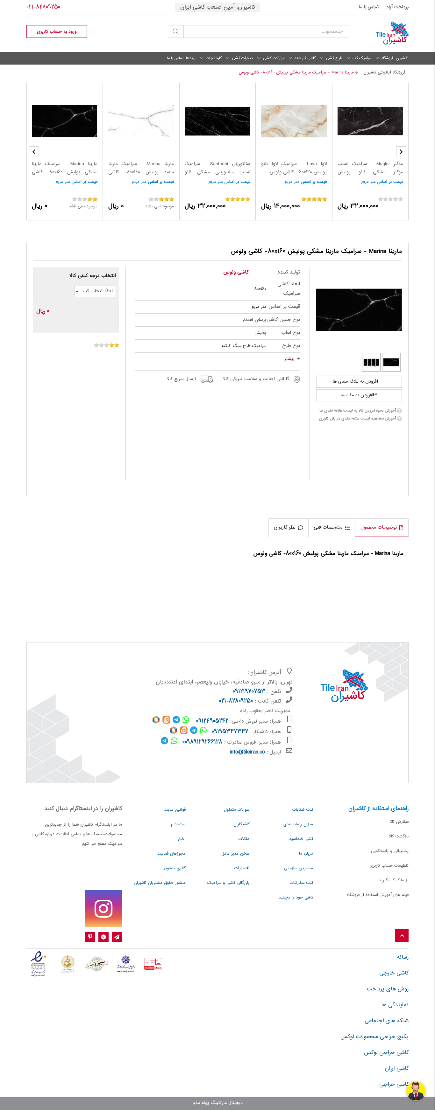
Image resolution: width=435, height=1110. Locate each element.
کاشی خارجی (394, 973)
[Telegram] (117, 937)
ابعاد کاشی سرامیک (288, 289)
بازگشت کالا (399, 836)
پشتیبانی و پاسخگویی (390, 851)
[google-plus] (103, 937)
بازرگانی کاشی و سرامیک (228, 882)
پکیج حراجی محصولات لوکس (374, 1037)
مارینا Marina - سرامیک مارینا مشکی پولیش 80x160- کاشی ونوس (64, 172)
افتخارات (241, 868)
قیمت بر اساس (390, 182)
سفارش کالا (399, 821)
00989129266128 (202, 742)
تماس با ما (369, 7)
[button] (34, 152)
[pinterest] (90, 937)
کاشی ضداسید (301, 839)
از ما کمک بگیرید (394, 880)
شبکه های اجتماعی (387, 1021)
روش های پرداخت (388, 989)
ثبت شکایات (302, 809)
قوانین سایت (175, 809)
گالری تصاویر (175, 868)
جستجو (176, 31)
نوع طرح (291, 346)
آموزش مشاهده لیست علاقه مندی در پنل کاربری (357, 418)
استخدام (178, 824)
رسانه (403, 957)
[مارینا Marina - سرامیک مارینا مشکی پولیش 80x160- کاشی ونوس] (359, 310)
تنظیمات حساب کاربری (389, 865)
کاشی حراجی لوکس (386, 1053)
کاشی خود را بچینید (296, 897)
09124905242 (212, 721)
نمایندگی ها (395, 1005)
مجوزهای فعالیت (171, 853)
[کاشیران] (384, 33)
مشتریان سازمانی (298, 868)
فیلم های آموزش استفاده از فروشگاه (378, 894)
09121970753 (249, 692)
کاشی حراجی (394, 1084)
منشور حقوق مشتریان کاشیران (160, 882)
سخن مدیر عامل (235, 853)
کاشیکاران (241, 824)
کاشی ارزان (397, 1068)
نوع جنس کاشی (283, 320)
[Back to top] (402, 936)
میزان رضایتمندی (298, 824)
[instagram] (103, 908)
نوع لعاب (290, 333)
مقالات (244, 839)
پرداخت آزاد (397, 7)
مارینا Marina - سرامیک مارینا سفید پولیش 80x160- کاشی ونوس (141, 172)
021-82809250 (43, 7)
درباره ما (306, 853)
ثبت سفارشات (301, 882)
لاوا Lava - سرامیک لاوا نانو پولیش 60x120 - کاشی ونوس (294, 168)
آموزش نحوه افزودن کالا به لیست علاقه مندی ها (357, 410)
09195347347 (230, 732)
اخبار (182, 839)
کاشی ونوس (236, 272)
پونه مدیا (200, 1103)
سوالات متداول (236, 809)
